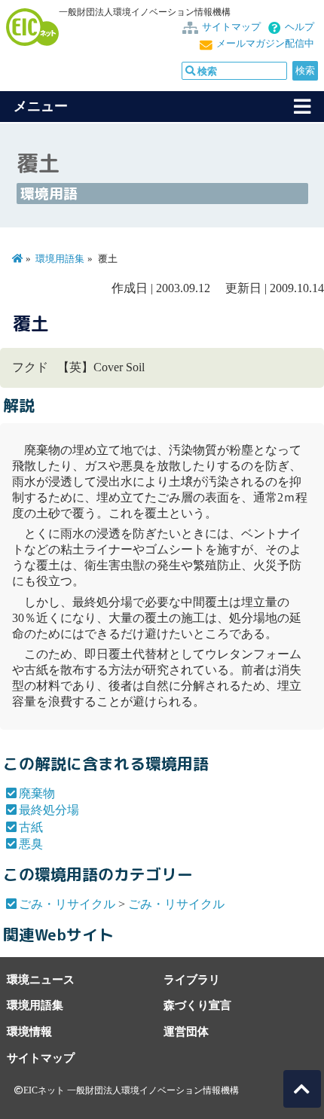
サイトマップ (231, 27)
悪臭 (31, 843)
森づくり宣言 (197, 1005)
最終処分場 (49, 809)
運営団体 (186, 1031)
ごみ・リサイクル (67, 904)
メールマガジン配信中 (265, 43)
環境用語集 (59, 259)
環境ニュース (41, 979)
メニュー (41, 106)
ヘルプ (299, 27)
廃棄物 (37, 793)
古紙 (31, 827)
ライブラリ (192, 979)
